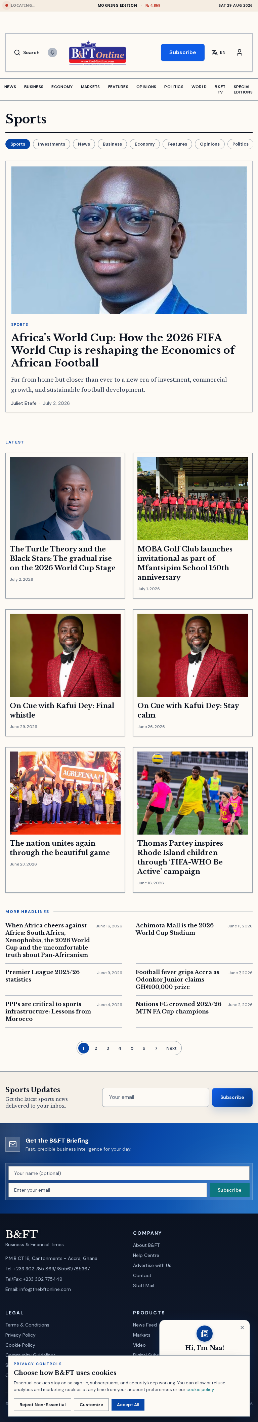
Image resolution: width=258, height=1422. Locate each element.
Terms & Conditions (27, 1325)
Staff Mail (143, 1285)
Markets (141, 1335)
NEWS (10, 86)
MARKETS (90, 86)
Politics (240, 144)
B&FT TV (220, 89)
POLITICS (173, 86)
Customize (91, 1405)
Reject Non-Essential (42, 1405)
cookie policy (200, 1389)
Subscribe (182, 52)
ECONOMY (62, 86)
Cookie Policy (20, 1345)
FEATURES (118, 86)
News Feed (145, 1325)
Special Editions (243, 89)
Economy (145, 144)
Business (112, 144)
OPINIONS (146, 86)
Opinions (210, 144)
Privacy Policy (20, 1335)
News (84, 144)
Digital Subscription (154, 1355)
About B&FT (146, 1245)
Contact (142, 1275)
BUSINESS (33, 86)
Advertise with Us (152, 1265)
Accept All (128, 1405)
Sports (17, 144)
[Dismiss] (242, 1327)
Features (177, 144)
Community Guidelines (30, 1355)
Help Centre (146, 1255)
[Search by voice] (52, 52)
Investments (51, 144)
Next (171, 1048)
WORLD (199, 86)
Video (139, 1345)
